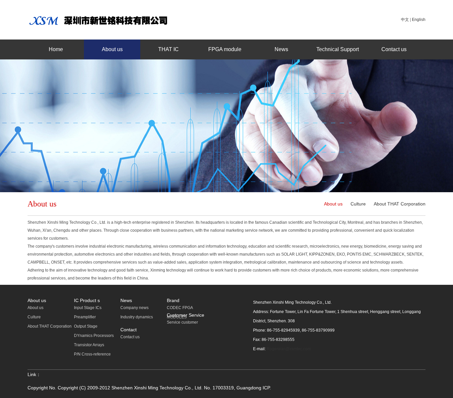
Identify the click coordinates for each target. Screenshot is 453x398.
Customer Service (185, 315)
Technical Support (337, 49)
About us (112, 49)
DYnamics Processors (94, 335)
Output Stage (85, 326)
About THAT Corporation (399, 203)
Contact (128, 329)
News (281, 49)
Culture (358, 203)
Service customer (182, 322)
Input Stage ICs (87, 307)
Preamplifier (85, 317)
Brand (173, 300)
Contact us (394, 49)
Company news (134, 307)
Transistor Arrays (89, 345)
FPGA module (224, 49)
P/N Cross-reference (92, 354)
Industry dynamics (136, 317)
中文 (405, 19)
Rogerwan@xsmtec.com (289, 349)
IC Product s (87, 300)
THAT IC (168, 49)
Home (56, 49)
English (418, 19)
